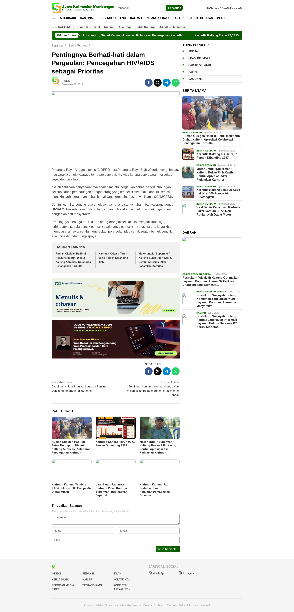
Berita (193, 51)
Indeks (56, 573)
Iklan (117, 573)
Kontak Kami (122, 579)
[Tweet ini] (158, 83)
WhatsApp (159, 573)
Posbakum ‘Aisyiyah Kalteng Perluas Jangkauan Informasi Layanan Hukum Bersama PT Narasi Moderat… (216, 321)
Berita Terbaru (192, 132)
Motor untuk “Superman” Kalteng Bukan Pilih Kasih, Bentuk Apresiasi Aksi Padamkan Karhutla (215, 174)
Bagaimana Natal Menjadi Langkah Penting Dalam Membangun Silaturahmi (79, 386)
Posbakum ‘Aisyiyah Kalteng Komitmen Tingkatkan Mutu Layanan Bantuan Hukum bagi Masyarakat (217, 300)
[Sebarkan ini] (149, 83)
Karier (87, 579)
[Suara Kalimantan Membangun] (83, 7)
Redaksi (88, 573)
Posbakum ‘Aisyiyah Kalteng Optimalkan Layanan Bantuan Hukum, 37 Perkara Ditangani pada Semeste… (210, 281)
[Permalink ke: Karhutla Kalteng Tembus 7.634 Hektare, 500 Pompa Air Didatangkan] (72, 470)
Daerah (193, 72)
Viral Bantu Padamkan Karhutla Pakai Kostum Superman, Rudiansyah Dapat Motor (218, 211)
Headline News (199, 58)
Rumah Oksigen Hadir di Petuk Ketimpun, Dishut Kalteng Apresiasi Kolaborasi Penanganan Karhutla (93, 35)
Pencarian (174, 7)
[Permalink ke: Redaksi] (58, 82)
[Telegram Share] (167, 83)
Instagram (189, 573)
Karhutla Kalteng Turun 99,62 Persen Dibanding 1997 (212, 35)
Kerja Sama (60, 579)
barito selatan (199, 65)
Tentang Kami (92, 585)
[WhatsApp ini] (176, 83)
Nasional (195, 78)
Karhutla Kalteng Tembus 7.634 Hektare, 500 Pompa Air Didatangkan (71, 488)
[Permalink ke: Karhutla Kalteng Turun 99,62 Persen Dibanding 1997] (116, 428)
